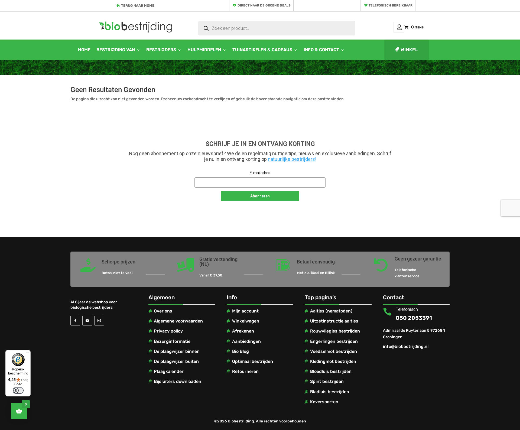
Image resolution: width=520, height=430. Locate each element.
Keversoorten (324, 401)
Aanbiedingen (246, 341)
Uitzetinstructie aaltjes (334, 321)
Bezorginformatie (172, 341)
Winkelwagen (245, 321)
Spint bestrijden (327, 381)
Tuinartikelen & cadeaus (262, 49)
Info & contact (321, 49)
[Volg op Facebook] (75, 320)
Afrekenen (243, 331)
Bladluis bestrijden (329, 391)
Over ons (163, 311)
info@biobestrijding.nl (405, 346)
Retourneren (245, 371)
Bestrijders (161, 49)
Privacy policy (168, 331)
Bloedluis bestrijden (331, 371)
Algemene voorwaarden (178, 321)
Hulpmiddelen (204, 49)
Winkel (409, 49)
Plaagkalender (169, 371)
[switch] (18, 390)
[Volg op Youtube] (87, 320)
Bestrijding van (115, 49)
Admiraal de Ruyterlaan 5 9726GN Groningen (414, 333)
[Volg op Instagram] (99, 320)
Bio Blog (240, 351)
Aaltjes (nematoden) (331, 311)
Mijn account (399, 27)
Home (84, 49)
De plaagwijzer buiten (176, 361)
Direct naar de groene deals (264, 5)
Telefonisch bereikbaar (390, 5)
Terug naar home (137, 6)
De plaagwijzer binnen (177, 351)
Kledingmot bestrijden (333, 361)
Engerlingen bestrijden (334, 341)
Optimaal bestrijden (252, 361)
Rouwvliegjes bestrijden (335, 331)
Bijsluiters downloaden (177, 381)
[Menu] (27, 353)
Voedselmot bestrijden (333, 351)
